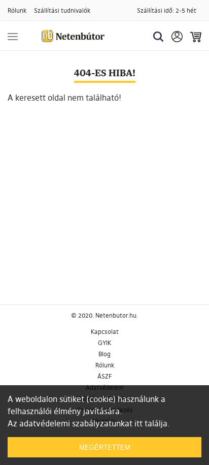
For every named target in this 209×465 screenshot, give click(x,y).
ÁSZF (104, 376)
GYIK (104, 343)
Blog (104, 354)
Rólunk (17, 10)
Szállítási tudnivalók (62, 10)
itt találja (150, 423)
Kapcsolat (105, 331)
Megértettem (104, 447)
